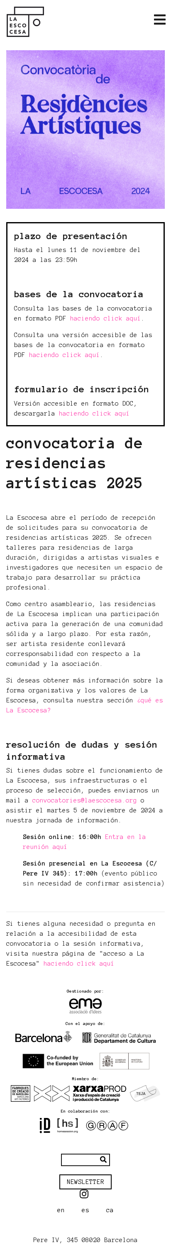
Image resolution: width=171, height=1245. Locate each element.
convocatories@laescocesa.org (84, 800)
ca (110, 1210)
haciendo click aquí (105, 318)
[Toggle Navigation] (160, 20)
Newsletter (85, 1182)
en (61, 1210)
